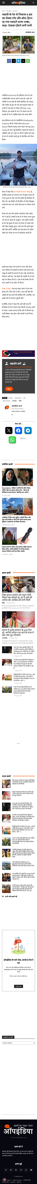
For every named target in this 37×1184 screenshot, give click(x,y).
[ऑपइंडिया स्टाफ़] (6, 410)
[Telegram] (18, 61)
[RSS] (16, 1170)
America (11, 398)
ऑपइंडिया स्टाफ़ (30, 32)
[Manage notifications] (4, 1179)
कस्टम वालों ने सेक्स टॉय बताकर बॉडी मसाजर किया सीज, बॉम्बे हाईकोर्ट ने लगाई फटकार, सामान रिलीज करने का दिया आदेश (17, 549)
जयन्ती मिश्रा (4, 638)
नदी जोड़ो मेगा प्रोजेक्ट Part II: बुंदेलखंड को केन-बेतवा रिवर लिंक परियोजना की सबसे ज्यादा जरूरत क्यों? (23, 864)
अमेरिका (20, 401)
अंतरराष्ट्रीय (8, 11)
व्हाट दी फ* (15, 11)
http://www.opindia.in (17, 408)
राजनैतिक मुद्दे (5, 591)
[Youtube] (31, 1170)
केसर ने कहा (6, 288)
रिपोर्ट (3, 11)
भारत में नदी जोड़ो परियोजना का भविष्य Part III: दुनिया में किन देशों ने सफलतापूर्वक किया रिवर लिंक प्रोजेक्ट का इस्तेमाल (24, 690)
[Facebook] (9, 61)
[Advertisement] (18, 717)
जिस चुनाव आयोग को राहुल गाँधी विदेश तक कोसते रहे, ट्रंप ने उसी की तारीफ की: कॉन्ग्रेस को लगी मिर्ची (17, 597)
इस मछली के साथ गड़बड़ (22, 191)
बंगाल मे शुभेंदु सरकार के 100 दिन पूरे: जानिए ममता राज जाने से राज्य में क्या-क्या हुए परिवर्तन (18, 632)
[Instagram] (11, 1170)
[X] (14, 61)
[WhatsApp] (28, 61)
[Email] (23, 61)
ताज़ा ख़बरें (6, 776)
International (18, 398)
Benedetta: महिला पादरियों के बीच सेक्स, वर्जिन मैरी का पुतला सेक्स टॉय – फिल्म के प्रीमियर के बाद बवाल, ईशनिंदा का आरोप (16, 490)
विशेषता (3, 603)
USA (24, 398)
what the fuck (6, 401)
